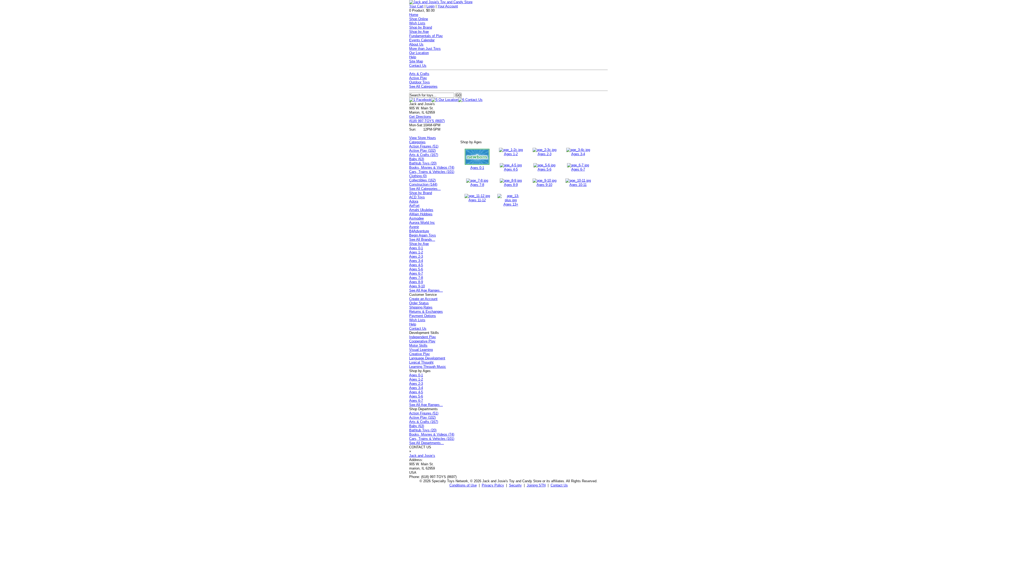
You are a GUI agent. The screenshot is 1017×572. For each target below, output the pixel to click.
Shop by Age (419, 32)
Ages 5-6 (544, 169)
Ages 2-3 (544, 154)
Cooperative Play (422, 341)
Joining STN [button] (536, 485)
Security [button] (515, 485)
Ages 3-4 (578, 154)
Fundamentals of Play (426, 36)
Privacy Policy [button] (493, 485)
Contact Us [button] (559, 485)
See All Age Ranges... (426, 290)
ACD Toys (417, 197)
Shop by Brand (420, 27)
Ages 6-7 (578, 169)
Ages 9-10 (544, 185)
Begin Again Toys (422, 235)
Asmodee (416, 218)
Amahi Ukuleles (421, 210)
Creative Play (419, 354)
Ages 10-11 (578, 185)
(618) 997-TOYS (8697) (427, 121)
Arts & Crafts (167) (423, 155)
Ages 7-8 (477, 185)
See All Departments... (426, 443)
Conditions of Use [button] (463, 485)
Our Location (419, 53)
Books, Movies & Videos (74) (431, 167)
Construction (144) (423, 184)
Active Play (418, 78)
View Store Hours (422, 138)
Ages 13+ (510, 204)
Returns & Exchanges (426, 312)
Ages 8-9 (511, 185)
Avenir (414, 227)
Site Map (416, 61)
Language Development (427, 358)
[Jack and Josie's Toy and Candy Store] (440, 2)
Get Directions (420, 117)
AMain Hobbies (420, 214)
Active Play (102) (422, 151)
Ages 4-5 (511, 169)
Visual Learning (421, 350)
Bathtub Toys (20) (422, 163)
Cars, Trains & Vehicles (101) (431, 172)
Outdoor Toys (419, 82)
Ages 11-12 (477, 200)
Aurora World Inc (422, 223)
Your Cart (416, 6)
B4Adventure (419, 231)
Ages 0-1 (477, 168)
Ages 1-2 (511, 154)
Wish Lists (417, 23)
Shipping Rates (420, 307)
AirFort (414, 206)
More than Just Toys (425, 49)
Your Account (448, 6)
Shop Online (418, 19)
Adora (413, 201)
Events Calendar (422, 40)
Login (430, 6)
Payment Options (422, 316)
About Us (416, 44)
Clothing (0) (418, 176)
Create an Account (423, 299)
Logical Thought (421, 362)
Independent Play (422, 337)
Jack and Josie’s (422, 456)
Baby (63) (416, 159)
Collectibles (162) (422, 180)
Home (413, 15)
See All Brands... (422, 240)
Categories (417, 142)
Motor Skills (418, 345)
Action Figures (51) (423, 146)
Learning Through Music (427, 367)
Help (412, 57)
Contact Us (417, 66)
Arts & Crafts (419, 74)
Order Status (419, 303)
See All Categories (423, 86)
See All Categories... (425, 189)
